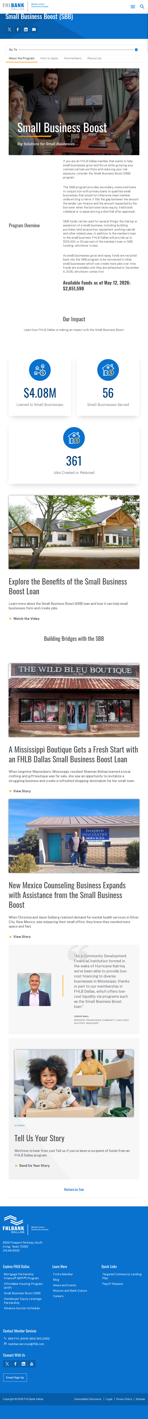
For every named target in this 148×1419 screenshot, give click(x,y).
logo (26, 1225)
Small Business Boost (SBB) (22, 1293)
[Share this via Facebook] (18, 29)
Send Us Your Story (34, 1165)
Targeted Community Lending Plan (122, 1276)
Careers (58, 1296)
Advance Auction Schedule (22, 1308)
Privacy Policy (124, 1399)
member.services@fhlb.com (26, 1344)
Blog (56, 1279)
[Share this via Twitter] (9, 29)
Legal (109, 1399)
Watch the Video (26, 619)
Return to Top (74, 1189)
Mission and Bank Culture (70, 1290)
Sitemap (140, 1399)
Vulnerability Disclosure (88, 1399)
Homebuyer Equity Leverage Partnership (23, 1301)
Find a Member (63, 1274)
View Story (22, 791)
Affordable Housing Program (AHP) (23, 1286)
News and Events (64, 1285)
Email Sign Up (15, 1377)
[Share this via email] (34, 29)
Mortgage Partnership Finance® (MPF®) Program (21, 1276)
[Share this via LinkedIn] (26, 29)
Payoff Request (112, 1284)
